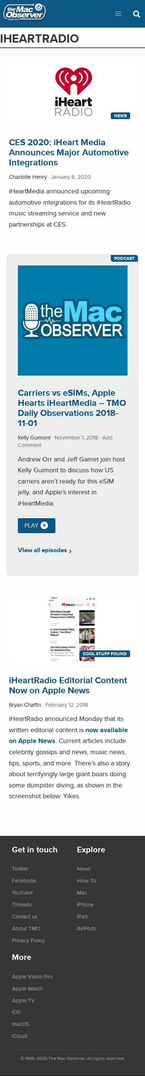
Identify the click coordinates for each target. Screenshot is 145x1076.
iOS (16, 1012)
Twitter (20, 868)
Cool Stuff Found (105, 653)
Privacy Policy (28, 940)
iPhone (85, 904)
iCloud (20, 1036)
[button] (118, 14)
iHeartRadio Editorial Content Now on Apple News (68, 685)
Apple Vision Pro (32, 976)
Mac (82, 892)
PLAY (31, 525)
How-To (86, 880)
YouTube (22, 892)
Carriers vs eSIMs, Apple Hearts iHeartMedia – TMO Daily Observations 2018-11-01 (72, 407)
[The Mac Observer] (24, 14)
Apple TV (23, 1000)
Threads (22, 904)
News (120, 115)
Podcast (124, 258)
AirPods (86, 928)
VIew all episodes (42, 550)
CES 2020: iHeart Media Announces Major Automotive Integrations (69, 152)
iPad (82, 916)
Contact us (25, 916)
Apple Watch (27, 988)
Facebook (24, 880)
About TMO (26, 928)
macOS (20, 1024)
